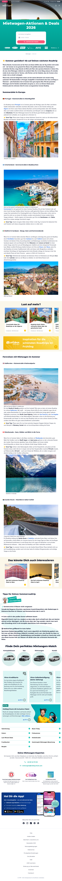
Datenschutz (31, 849)
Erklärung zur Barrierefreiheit (31, 866)
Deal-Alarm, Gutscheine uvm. (31, 839)
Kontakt (46, 1)
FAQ (31, 833)
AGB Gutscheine (31, 863)
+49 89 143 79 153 (32, 762)
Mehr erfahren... (26, 716)
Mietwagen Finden (32, 41)
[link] (55, 5)
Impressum (31, 873)
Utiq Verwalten (31, 856)
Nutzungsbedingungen (31, 846)
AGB (31, 859)
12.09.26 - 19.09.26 (25, 37)
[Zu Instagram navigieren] (27, 823)
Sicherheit (31, 869)
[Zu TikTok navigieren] (31, 823)
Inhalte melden (31, 836)
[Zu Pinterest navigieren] (34, 823)
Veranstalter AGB (31, 843)
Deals (4, 1)
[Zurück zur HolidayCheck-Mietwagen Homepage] (7, 5)
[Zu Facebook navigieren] (23, 823)
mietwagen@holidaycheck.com (32, 765)
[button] (9, 658)
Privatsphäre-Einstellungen (31, 853)
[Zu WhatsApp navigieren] (38, 823)
